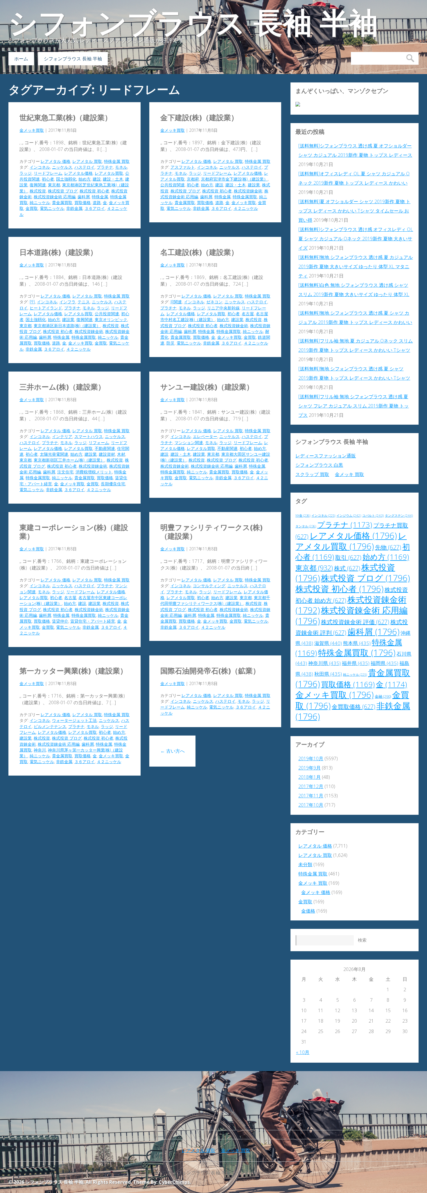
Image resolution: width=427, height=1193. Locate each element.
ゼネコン (214, 301)
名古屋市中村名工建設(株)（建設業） (214, 316)
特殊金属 (100, 196)
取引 (348, 557)
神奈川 (40, 750)
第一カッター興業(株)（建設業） (73, 670)
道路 (97, 202)
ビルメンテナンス (50, 726)
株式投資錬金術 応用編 (55, 196)
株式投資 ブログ (63, 191)
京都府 (193, 179)
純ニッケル (40, 202)
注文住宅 (65, 472)
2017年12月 (310, 786)
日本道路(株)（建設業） (58, 252)
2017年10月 (310, 805)
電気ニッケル (52, 208)
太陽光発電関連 (54, 454)
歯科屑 (84, 196)
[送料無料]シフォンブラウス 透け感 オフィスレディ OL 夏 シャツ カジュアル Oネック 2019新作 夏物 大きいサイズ (355, 238)
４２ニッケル (246, 208)
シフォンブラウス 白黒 (319, 465)
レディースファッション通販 (325, 456)
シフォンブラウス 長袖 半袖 (193, 23)
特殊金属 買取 (117, 161)
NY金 (302, 515)
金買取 (32, 208)
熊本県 (357, 643)
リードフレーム (48, 173)
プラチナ (105, 167)
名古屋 (248, 313)
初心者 (48, 179)
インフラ (67, 301)
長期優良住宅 (113, 483)
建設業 (254, 185)
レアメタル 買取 (87, 161)
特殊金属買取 (245, 196)
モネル (121, 167)
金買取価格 (353, 707)
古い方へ (172, 751)
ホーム (21, 58)
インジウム (348, 515)
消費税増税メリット (94, 472)
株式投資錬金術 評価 (355, 622)
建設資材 (107, 454)
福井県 (355, 663)
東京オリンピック (111, 319)
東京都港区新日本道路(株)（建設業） (67, 325)
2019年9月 (309, 768)
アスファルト (183, 167)
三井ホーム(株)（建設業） (62, 387)
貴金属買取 (62, 202)
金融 (383, 696)
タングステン (399, 515)
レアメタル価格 (78, 173)
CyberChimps (174, 1182)
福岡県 (384, 663)
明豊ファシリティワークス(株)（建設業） (211, 531)
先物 (388, 547)
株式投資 (38, 191)
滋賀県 (328, 643)
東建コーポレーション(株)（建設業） (73, 531)
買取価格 (82, 202)
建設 (97, 179)
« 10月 (302, 1052)
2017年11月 (310, 795)
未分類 (305, 864)
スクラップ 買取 (312, 474)
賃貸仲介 (60, 621)
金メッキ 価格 (315, 892)
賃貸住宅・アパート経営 (92, 621)
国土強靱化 (66, 179)
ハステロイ (84, 167)
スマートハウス (88, 436)
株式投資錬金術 (248, 191)
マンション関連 (189, 442)
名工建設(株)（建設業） (199, 252)
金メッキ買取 (31, 130)
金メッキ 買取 (349, 474)
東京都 (54, 185)
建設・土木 (113, 179)
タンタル (305, 526)
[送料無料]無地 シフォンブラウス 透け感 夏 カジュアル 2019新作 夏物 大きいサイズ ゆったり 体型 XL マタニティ (355, 266)
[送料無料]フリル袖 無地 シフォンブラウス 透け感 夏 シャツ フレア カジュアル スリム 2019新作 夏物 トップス (353, 405)
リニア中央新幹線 (223, 308)
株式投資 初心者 (94, 191)
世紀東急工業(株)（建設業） (65, 117)
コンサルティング (209, 585)
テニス (84, 301)
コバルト (373, 515)
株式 (347, 568)
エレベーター (205, 436)
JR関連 (176, 301)
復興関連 (38, 185)
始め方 (84, 179)
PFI (32, 301)
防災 (170, 343)
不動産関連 (105, 448)
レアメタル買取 (109, 173)
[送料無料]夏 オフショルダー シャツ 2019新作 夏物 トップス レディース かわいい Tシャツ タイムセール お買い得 (354, 210)
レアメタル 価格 (55, 161)
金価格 (308, 911)
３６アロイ (95, 208)
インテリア (62, 436)
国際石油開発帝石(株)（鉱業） (210, 670)
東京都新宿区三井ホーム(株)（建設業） (69, 460)
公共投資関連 (172, 185)
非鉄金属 (74, 208)
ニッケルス (62, 167)
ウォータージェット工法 (74, 720)
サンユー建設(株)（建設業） (207, 387)
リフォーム (99, 442)
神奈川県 (324, 663)
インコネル (40, 167)
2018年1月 (309, 777)
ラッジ (25, 173)
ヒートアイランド (46, 308)
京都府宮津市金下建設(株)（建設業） (234, 179)
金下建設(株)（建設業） (199, 117)
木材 (121, 454)
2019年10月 (310, 758)
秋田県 (328, 674)
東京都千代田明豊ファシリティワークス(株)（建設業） (215, 600)
